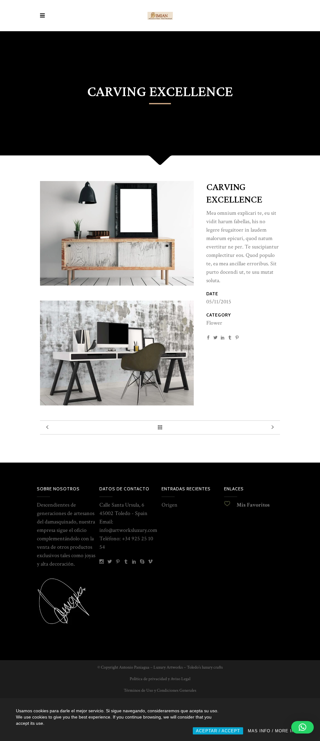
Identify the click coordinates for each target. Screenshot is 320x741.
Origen (170, 504)
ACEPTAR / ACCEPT (218, 731)
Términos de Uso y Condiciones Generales (160, 690)
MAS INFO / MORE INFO (274, 731)
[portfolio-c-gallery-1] (117, 283)
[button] (302, 727)
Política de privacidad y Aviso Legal (160, 679)
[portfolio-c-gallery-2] (117, 403)
